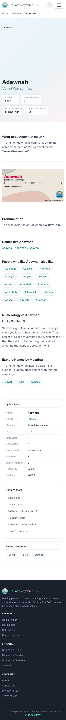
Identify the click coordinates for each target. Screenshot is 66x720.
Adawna (7, 247)
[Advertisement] (33, 55)
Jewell (8, 381)
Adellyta (10, 276)
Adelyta (42, 276)
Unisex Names (10, 635)
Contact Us (8, 685)
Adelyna (26, 276)
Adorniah (41, 300)
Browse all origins (18, 531)
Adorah (48, 292)
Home (5, 13)
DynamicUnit (34, 715)
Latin (30, 431)
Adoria (9, 300)
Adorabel (25, 284)
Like (21, 381)
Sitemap (7, 665)
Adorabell (43, 284)
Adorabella (11, 292)
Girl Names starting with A (22, 511)
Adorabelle (31, 292)
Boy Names (8, 624)
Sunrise (35, 381)
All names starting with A (22, 524)
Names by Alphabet (13, 660)
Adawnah (20, 247)
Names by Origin (11, 649)
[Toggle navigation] (59, 5)
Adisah (9, 284)
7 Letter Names (17, 517)
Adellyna (45, 268)
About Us (7, 680)
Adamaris (10, 268)
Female (32, 418)
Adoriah (24, 300)
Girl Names (17, 13)
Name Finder (9, 619)
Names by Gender (12, 655)
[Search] (49, 5)
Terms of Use (9, 695)
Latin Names (15, 504)
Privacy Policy (10, 690)
